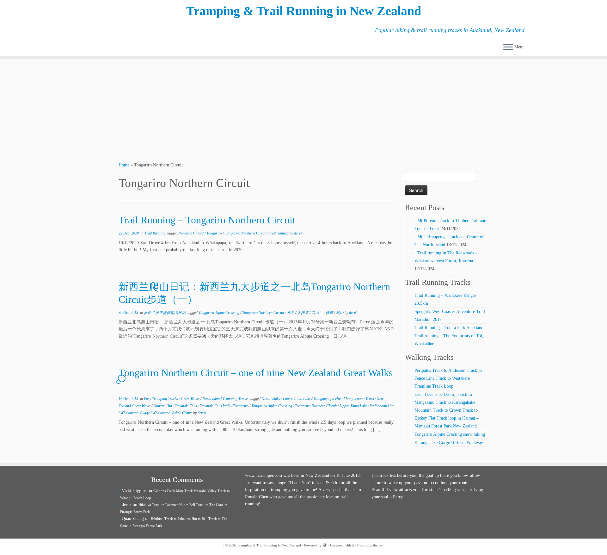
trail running (279, 233)
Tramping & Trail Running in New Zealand (303, 11)
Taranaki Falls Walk (215, 406)
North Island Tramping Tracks (225, 398)
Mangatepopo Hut (327, 398)
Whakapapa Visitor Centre (172, 413)
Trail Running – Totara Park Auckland (448, 327)
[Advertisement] (303, 109)
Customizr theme (369, 545)
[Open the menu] (508, 47)
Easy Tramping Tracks (161, 398)
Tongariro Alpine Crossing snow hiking (449, 434)
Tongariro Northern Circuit (246, 233)
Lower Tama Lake (297, 398)
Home (124, 165)
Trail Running (155, 233)
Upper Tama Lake (354, 406)
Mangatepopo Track (359, 398)
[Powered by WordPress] (324, 544)
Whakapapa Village (135, 413)
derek (298, 233)
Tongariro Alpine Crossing (219, 312)
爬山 (340, 312)
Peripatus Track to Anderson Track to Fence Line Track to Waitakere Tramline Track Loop (448, 378)
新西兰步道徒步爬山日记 (165, 312)
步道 (330, 312)
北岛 (291, 312)
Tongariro (214, 233)
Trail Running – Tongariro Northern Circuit (207, 220)
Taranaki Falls (186, 406)
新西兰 (317, 312)
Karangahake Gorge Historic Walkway (448, 442)
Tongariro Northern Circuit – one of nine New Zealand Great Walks (256, 372)
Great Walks (190, 398)
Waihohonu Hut (382, 406)
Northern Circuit (191, 233)
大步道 (303, 312)
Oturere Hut (163, 406)
